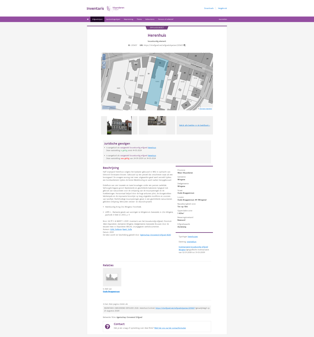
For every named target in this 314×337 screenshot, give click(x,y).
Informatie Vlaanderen (205, 109)
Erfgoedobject (97, 19)
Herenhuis (152, 147)
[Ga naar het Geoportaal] (103, 63)
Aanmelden (223, 19)
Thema (139, 19)
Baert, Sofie (127, 229)
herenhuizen (193, 236)
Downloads (209, 8)
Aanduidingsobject (113, 19)
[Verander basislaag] (103, 66)
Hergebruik (222, 8)
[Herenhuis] (157, 125)
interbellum (191, 242)
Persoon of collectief (165, 19)
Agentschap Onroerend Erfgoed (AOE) (155, 235)
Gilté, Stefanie (116, 229)
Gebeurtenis (149, 19)
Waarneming (128, 19)
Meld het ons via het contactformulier (170, 328)
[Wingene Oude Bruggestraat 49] (119, 125)
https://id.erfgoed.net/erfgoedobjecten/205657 (175, 308)
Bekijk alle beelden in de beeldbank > (194, 125)
